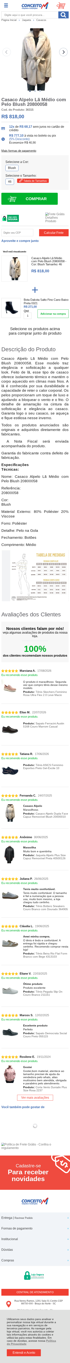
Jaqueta (27, 20)
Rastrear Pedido (24, 1218)
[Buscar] (63, 14)
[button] (30, 91)
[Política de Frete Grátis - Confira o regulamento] (35, 1146)
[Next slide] (63, 52)
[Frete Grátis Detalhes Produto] (57, 217)
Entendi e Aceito (24, 1352)
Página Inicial (9, 20)
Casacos (41, 20)
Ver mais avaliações (35, 1097)
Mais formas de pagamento (18, 150)
